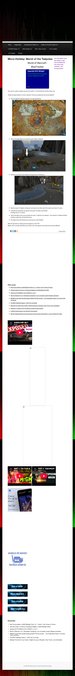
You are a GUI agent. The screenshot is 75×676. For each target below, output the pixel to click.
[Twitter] (13, 231)
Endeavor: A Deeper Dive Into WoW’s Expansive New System (27, 308)
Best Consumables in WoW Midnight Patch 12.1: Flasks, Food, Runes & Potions (32, 287)
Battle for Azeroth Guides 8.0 (49, 45)
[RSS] (17, 231)
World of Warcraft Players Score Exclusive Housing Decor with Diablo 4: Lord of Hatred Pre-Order (36, 314)
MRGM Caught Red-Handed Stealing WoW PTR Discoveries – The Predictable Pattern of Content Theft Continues (37, 634)
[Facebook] (11, 231)
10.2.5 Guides (53, 49)
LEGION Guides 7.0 (14, 49)
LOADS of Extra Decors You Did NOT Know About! (24, 311)
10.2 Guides (11, 53)
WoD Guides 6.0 (27, 49)
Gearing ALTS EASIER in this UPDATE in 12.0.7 (23, 293)
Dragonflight (17, 45)
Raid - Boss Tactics (40, 49)
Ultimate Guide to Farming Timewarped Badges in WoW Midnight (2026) (30, 290)
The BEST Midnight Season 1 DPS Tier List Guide (24, 303)
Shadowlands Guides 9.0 (31, 45)
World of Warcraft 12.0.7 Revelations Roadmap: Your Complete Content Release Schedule (35, 295)
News (9, 45)
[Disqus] (37, 259)
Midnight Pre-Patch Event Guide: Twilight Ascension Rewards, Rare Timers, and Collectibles (35, 305)
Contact (20, 53)
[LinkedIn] (15, 231)
